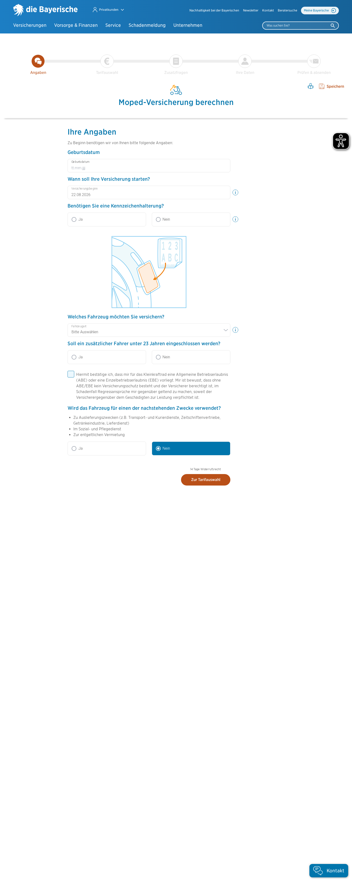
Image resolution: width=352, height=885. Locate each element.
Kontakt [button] (268, 10)
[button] (108, 10)
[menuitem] (214, 10)
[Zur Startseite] (45, 10)
